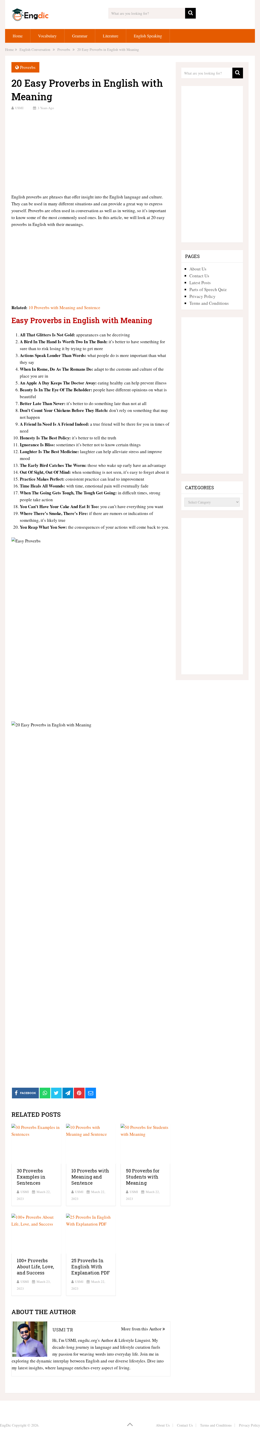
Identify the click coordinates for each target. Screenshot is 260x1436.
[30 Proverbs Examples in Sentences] (36, 1144)
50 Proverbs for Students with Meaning (142, 1177)
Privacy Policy (202, 296)
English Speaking (148, 35)
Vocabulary (47, 35)
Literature (110, 35)
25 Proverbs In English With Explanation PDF (90, 1266)
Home (18, 35)
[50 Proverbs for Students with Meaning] (145, 1144)
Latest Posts (200, 282)
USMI (19, 108)
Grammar (79, 35)
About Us (197, 269)
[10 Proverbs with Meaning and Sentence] (91, 1144)
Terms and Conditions (209, 303)
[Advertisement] (90, 151)
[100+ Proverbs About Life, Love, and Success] (36, 1234)
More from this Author (141, 1329)
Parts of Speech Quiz (208, 289)
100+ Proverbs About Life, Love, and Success (35, 1266)
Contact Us (199, 276)
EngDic (5, 1425)
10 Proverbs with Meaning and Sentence (64, 307)
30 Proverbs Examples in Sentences (31, 1177)
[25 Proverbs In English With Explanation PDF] (91, 1234)
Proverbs (28, 67)
